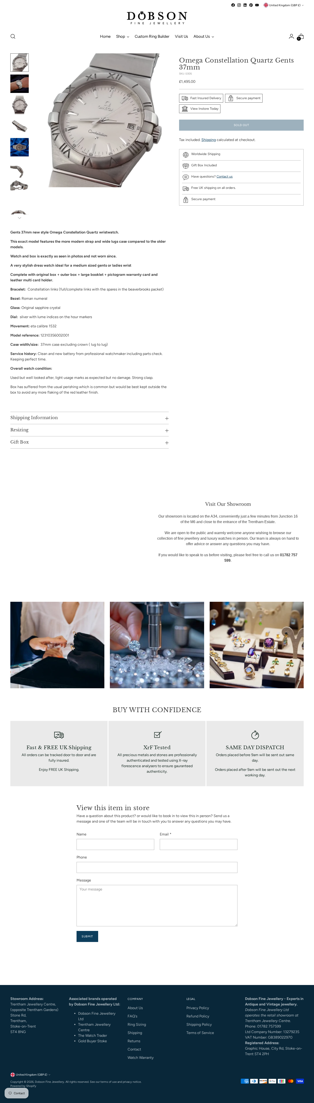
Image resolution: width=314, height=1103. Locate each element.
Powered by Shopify (23, 1086)
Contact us (225, 177)
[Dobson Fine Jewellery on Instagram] (239, 5)
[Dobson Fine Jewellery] (157, 18)
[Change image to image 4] (19, 126)
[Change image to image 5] (19, 147)
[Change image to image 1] (19, 62)
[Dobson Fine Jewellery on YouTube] (257, 5)
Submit (87, 936)
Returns (134, 1041)
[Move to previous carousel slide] (289, 969)
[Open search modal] (12, 36)
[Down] (19, 217)
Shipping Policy (199, 1024)
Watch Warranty (141, 1057)
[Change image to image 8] (19, 211)
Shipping (208, 140)
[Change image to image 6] (19, 168)
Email (165, 834)
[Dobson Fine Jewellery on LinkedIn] (245, 5)
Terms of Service (200, 1033)
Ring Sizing (137, 1024)
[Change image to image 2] (19, 84)
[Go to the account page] (291, 36)
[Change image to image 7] (19, 189)
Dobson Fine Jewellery (49, 1081)
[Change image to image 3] (19, 105)
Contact (134, 1049)
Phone (82, 857)
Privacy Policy (197, 1008)
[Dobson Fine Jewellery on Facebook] (233, 5)
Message (84, 880)
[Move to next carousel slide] (300, 969)
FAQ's (132, 1016)
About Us (135, 1008)
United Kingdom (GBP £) (284, 5)
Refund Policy (197, 1016)
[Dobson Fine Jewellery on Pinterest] (251, 5)
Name (81, 834)
